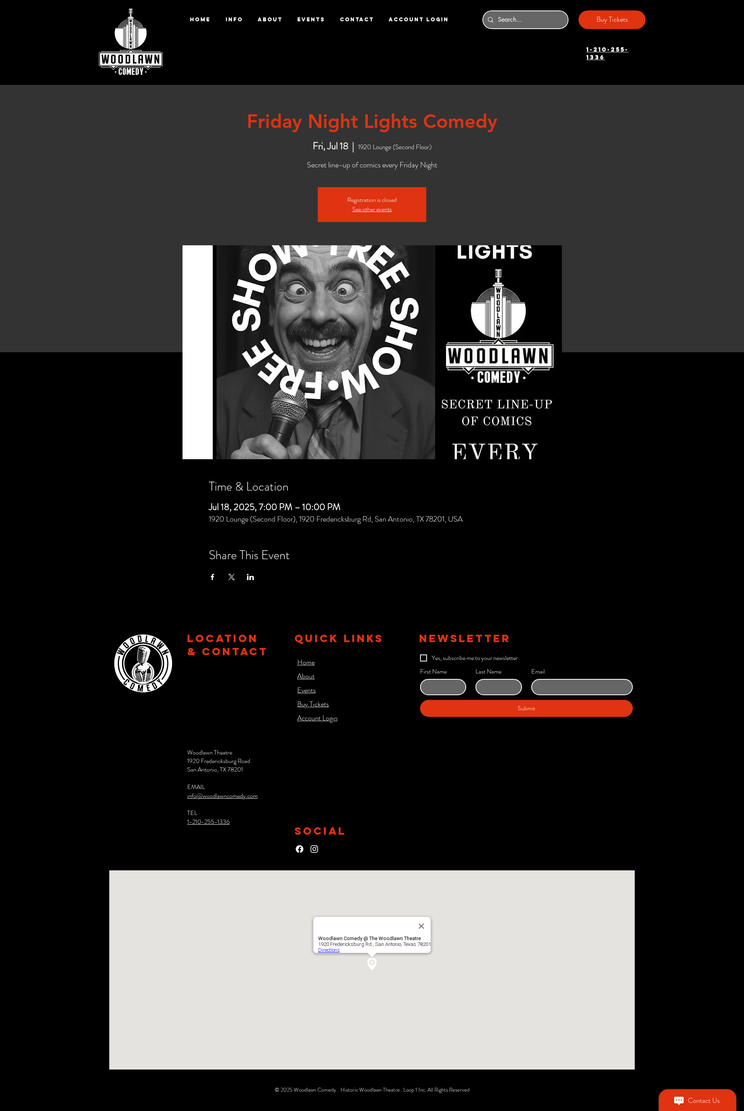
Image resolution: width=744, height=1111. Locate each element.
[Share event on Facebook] (212, 577)
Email (538, 671)
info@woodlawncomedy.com (222, 795)
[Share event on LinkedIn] (250, 577)
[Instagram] (314, 849)
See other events (372, 209)
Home (306, 662)
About (306, 676)
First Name (433, 671)
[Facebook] (299, 849)
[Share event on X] (231, 577)
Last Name (488, 671)
